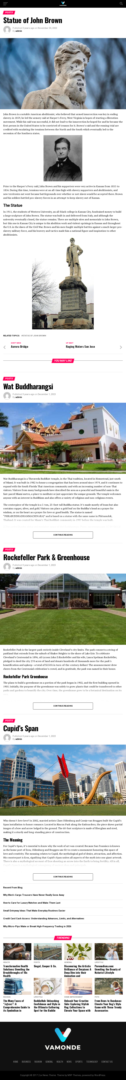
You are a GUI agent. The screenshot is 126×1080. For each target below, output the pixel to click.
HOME (15, 1061)
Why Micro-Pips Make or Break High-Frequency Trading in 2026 (37, 926)
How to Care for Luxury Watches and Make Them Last (31, 903)
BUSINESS (26, 1061)
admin (19, 31)
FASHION (38, 1061)
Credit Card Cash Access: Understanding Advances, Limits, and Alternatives (43, 918)
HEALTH (60, 1061)
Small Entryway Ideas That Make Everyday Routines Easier (34, 910)
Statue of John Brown (34, 336)
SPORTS (79, 1061)
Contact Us (107, 1061)
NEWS (69, 1061)
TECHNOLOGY (92, 1061)
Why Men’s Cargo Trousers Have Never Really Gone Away (33, 895)
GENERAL (49, 1061)
